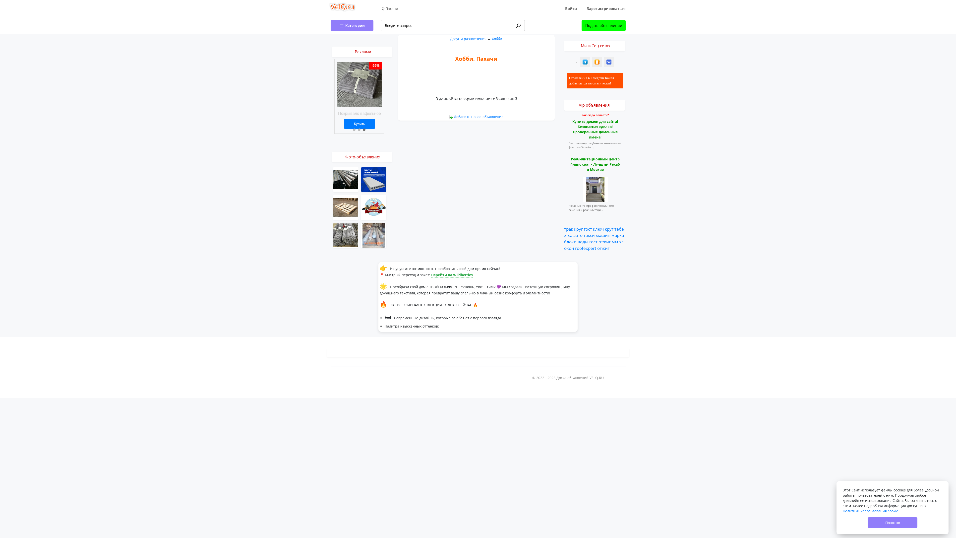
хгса (568, 235)
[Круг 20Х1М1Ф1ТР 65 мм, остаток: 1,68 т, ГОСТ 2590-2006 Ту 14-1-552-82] (374, 235)
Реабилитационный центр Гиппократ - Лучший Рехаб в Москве (595, 164)
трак (568, 229)
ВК (609, 62)
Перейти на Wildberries (452, 274)
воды (583, 242)
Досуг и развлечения (468, 38)
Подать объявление (603, 25)
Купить (359, 124)
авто (578, 235)
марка (617, 235)
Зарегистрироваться (606, 8)
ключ (598, 229)
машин (603, 235)
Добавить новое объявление (478, 116)
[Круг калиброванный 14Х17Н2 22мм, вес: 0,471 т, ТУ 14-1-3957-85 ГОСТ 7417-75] (346, 235)
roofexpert (585, 248)
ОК (597, 62)
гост (588, 229)
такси (589, 235)
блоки (570, 242)
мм (615, 242)
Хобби (497, 38)
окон (569, 248)
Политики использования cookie (870, 511)
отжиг (604, 242)
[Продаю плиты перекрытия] (374, 179)
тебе (619, 229)
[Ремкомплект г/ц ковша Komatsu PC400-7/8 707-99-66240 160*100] (374, 207)
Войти (571, 8)
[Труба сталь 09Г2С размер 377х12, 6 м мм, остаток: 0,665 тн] (346, 179)
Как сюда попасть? (595, 115)
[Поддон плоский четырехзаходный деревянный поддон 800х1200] (346, 207)
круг (578, 229)
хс (621, 242)
